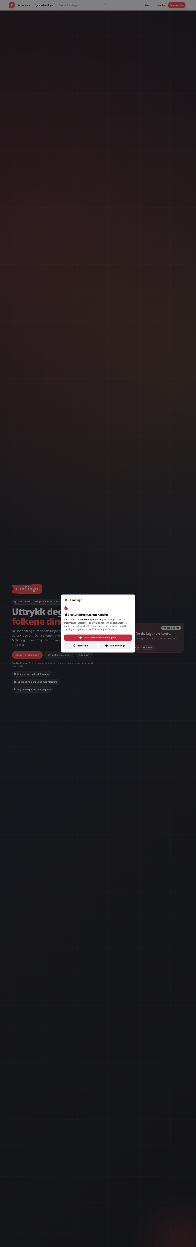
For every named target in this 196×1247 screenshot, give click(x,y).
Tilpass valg (82, 646)
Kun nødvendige (116, 646)
